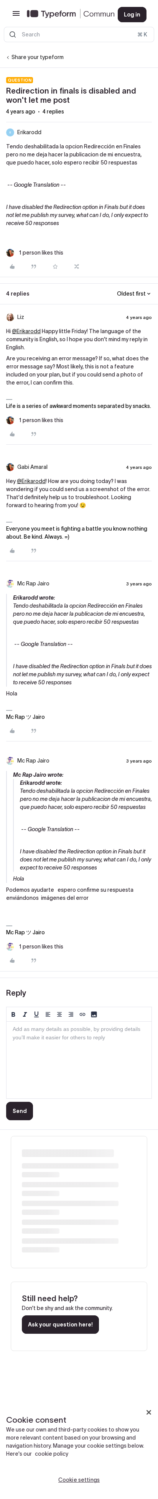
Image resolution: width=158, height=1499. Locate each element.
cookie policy (51, 1454)
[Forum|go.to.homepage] (66, 14)
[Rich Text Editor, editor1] (79, 1060)
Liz (20, 317)
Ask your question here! (60, 1324)
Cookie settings (79, 1480)
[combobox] (79, 34)
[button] (16, 16)
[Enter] (12, 34)
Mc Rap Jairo (33, 583)
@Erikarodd (26, 331)
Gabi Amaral (32, 467)
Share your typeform (38, 57)
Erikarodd (29, 132)
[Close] (148, 1412)
